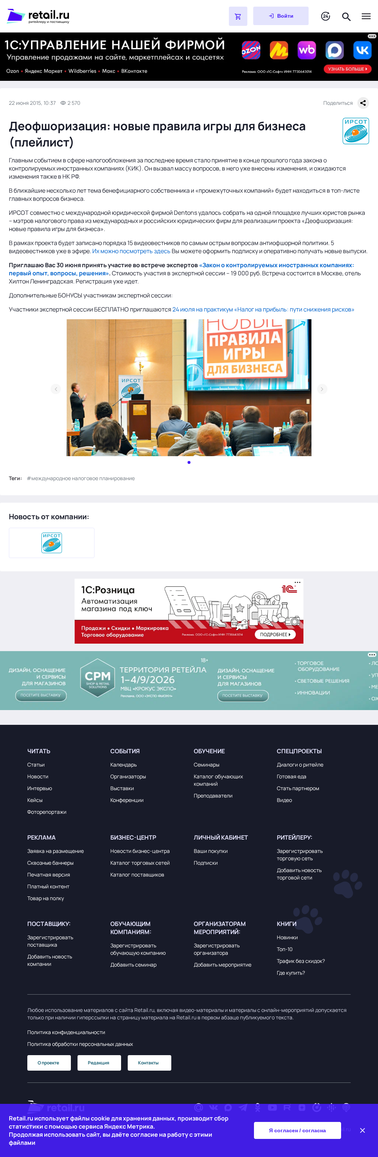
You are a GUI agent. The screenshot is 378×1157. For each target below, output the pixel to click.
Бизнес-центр (133, 837)
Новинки (287, 937)
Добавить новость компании (49, 960)
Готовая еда (291, 776)
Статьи (36, 764)
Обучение (209, 751)
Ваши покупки (211, 850)
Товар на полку (45, 898)
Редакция (98, 1063)
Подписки (206, 862)
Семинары (206, 764)
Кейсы (34, 799)
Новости (37, 776)
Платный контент (48, 886)
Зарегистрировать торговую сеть (300, 854)
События (125, 751)
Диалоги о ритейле (300, 764)
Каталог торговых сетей (140, 862)
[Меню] (366, 16)
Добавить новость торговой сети (299, 874)
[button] (64, 751)
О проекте (48, 1063)
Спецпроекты (299, 751)
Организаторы (128, 776)
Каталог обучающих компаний (218, 780)
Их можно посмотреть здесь (131, 251)
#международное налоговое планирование (81, 478)
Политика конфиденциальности (66, 1032)
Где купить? (291, 972)
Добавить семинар (133, 964)
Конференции (127, 799)
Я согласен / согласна (297, 1130)
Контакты (148, 1063)
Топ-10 (285, 949)
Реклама (41, 837)
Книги (286, 924)
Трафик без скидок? (301, 960)
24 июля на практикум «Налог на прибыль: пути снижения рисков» (263, 309)
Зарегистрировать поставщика (50, 941)
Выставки (122, 788)
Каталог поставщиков (137, 874)
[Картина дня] (325, 16)
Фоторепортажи (46, 811)
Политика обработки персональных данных (80, 1043)
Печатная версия (48, 874)
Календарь (123, 764)
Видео (284, 799)
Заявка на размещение (55, 850)
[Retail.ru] (99, 16)
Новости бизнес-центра (140, 850)
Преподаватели (213, 795)
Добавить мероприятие (222, 964)
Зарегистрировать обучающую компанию (138, 949)
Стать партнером (298, 788)
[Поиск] (346, 16)
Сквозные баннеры (50, 862)
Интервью (39, 788)
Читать (38, 751)
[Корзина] (238, 16)
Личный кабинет (221, 837)
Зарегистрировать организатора (217, 949)
